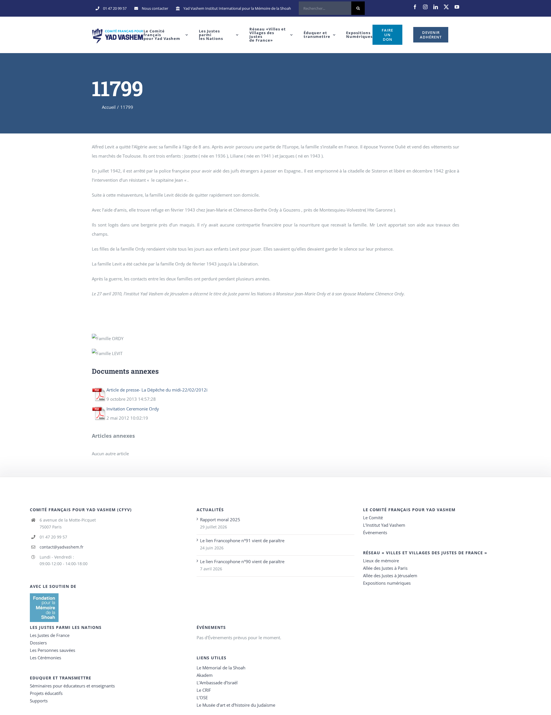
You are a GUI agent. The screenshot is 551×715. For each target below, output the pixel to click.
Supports (39, 701)
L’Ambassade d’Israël (217, 682)
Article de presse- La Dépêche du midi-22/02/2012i (156, 390)
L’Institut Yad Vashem (384, 525)
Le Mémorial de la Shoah (221, 668)
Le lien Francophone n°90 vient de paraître (242, 561)
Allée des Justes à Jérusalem (390, 575)
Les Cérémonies (45, 657)
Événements (375, 532)
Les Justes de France (49, 635)
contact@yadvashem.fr (62, 547)
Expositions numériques (387, 583)
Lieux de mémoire (381, 560)
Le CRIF (204, 690)
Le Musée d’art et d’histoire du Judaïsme (236, 705)
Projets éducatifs (46, 693)
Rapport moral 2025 (220, 519)
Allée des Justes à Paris (385, 568)
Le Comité (373, 517)
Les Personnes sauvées (52, 650)
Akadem (205, 675)
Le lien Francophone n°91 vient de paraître (242, 540)
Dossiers (38, 643)
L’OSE (202, 697)
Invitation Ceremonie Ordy (132, 409)
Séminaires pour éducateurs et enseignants (72, 686)
